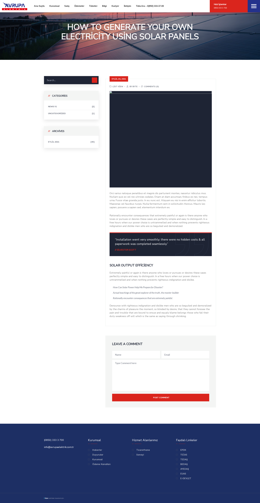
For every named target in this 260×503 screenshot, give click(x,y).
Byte (46, 498)
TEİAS (183, 454)
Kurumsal (54, 6)
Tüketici (93, 6)
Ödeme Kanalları (101, 464)
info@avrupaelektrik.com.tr (59, 447)
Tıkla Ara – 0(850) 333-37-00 (150, 6)
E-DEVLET (185, 478)
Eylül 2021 (71, 142)
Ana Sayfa (39, 6)
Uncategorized (71, 113)
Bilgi (104, 6)
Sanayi (140, 454)
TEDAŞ (184, 459)
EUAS (183, 473)
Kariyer (115, 6)
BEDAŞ (184, 464)
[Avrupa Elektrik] (14, 5)
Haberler (97, 450)
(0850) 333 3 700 (54, 440)
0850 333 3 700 (220, 8)
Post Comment (161, 397)
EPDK (183, 450)
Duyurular (97, 454)
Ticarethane (143, 450)
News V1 (71, 106)
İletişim (127, 6)
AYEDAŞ (184, 469)
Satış (66, 6)
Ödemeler (79, 6)
